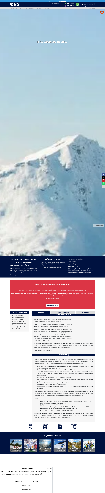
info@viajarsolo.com (56, 3)
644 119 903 (70, 3)
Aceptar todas (18, 481)
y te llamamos (63, 1)
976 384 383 (70, 5)
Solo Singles (13, 8)
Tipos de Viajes (30, 8)
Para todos (22, 8)
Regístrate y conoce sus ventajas (87, 6)
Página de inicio (53, 305)
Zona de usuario (88, 4)
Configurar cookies (26, 485)
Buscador (92, 8)
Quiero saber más (26, 489)
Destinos (39, 8)
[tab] (41, 312)
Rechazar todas (34, 481)
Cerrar (50, 468)
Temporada (47, 8)
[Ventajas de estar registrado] (102, 13)
